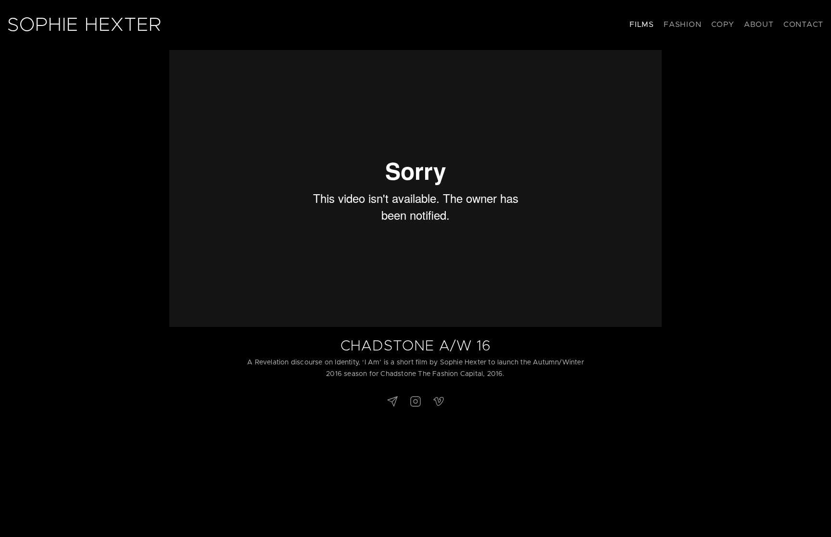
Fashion (682, 24)
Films (642, 24)
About (759, 24)
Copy (722, 24)
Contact (803, 24)
